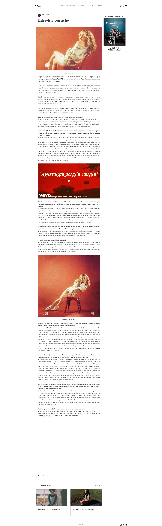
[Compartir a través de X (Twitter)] (43, 475)
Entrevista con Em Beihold (83, 509)
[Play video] (69, 181)
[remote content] (69, 443)
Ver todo (97, 485)
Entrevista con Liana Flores (49, 509)
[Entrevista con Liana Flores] (51, 497)
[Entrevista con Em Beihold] (86, 497)
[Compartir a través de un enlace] (48, 475)
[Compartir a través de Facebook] (38, 475)
